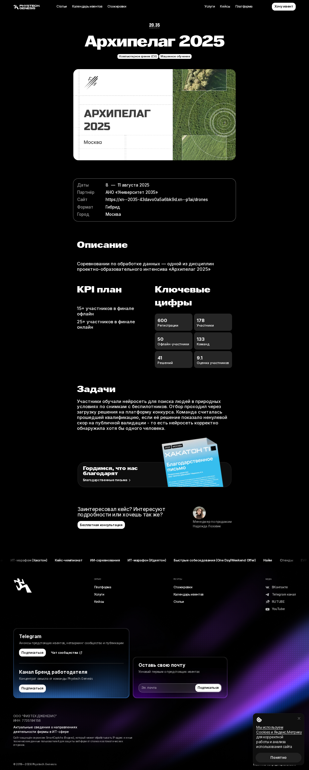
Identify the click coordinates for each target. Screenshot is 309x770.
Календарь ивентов (87, 6)
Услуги (210, 6)
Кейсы (225, 6)
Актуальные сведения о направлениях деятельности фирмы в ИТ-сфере (45, 729)
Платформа (244, 6)
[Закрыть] (299, 718)
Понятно (278, 757)
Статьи (61, 6)
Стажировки (116, 6)
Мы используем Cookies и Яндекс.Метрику (279, 729)
